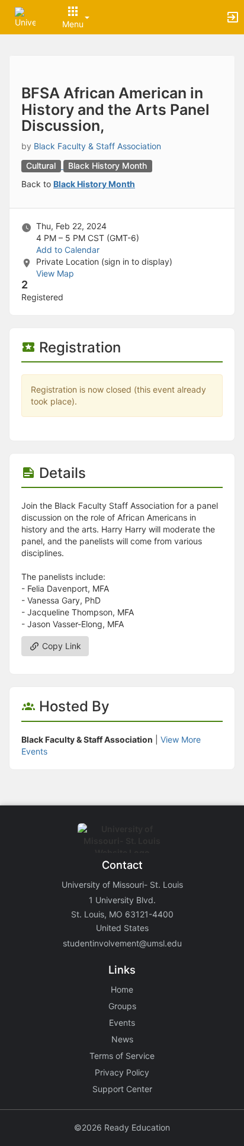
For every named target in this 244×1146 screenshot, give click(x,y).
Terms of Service (122, 1056)
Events (122, 1022)
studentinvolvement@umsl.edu (122, 943)
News (122, 1039)
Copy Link (60, 646)
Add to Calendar (67, 250)
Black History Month (94, 184)
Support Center (122, 1089)
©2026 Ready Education (122, 1127)
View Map (55, 273)
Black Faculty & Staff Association (97, 146)
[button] (25, 16)
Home (122, 989)
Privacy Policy (122, 1072)
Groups (122, 1006)
